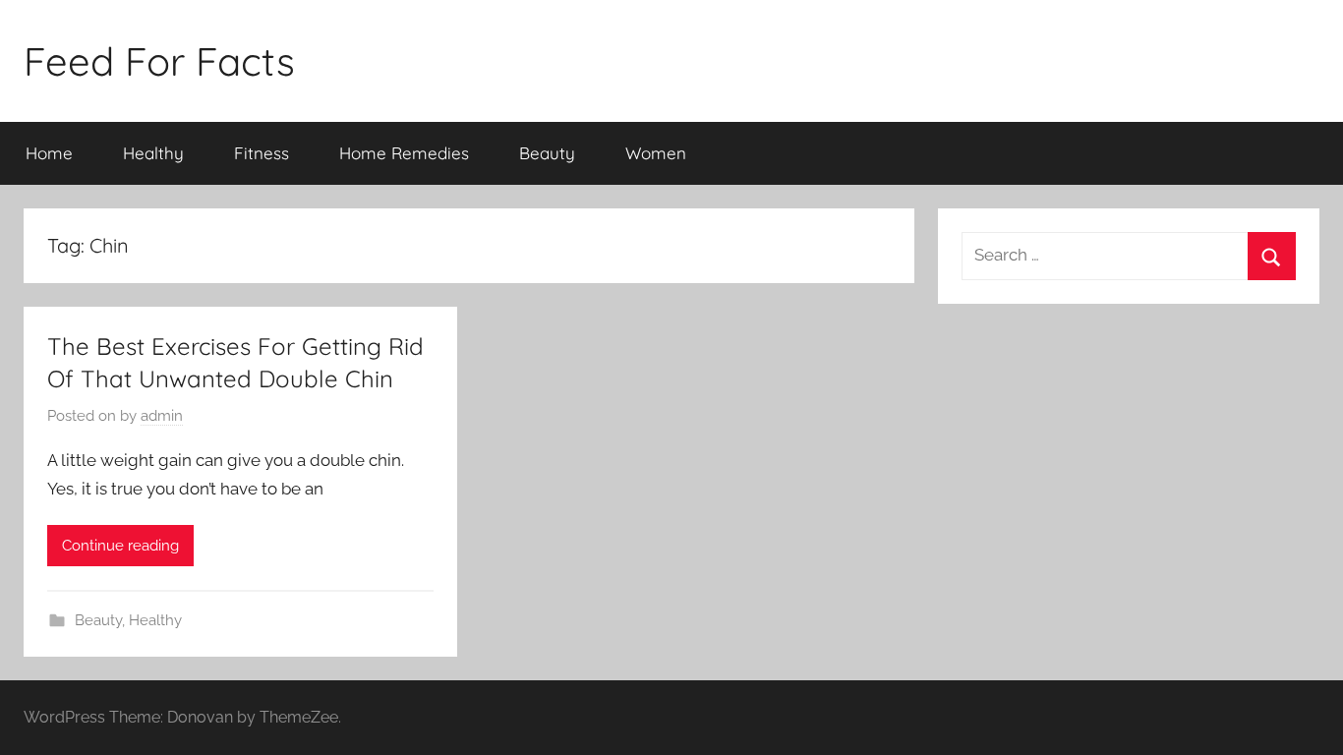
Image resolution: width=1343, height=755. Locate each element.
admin (162, 416)
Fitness (261, 153)
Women (655, 153)
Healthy (153, 153)
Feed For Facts (159, 61)
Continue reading (120, 545)
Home (49, 153)
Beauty (547, 153)
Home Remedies (404, 153)
